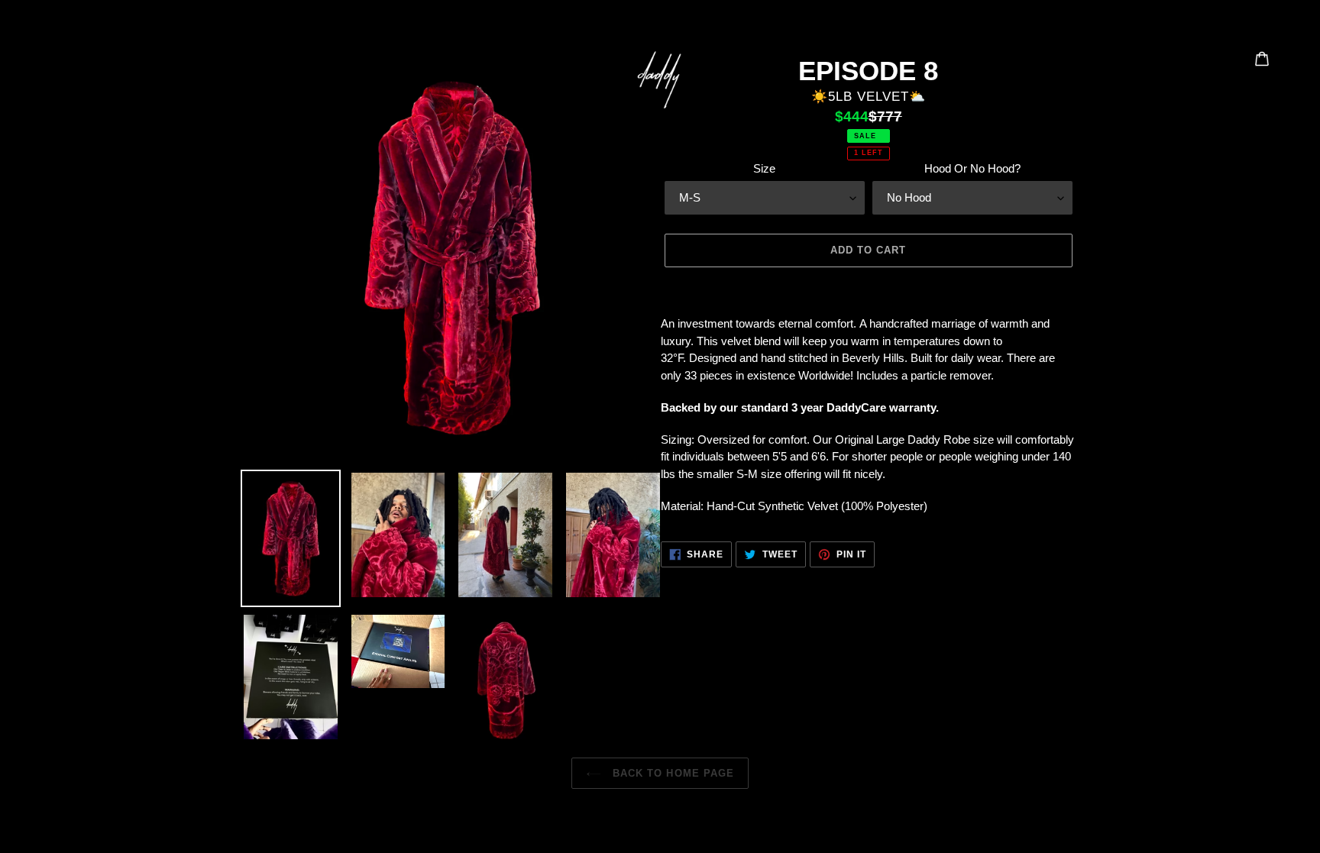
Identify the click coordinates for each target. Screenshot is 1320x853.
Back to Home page (671, 773)
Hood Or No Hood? (972, 168)
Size (764, 168)
